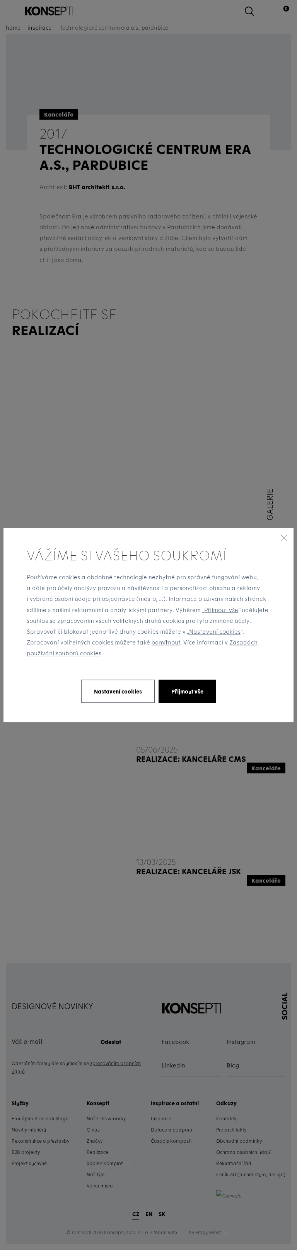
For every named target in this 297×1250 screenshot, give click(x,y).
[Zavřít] (284, 537)
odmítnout (166, 642)
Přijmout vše (221, 609)
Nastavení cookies (215, 631)
